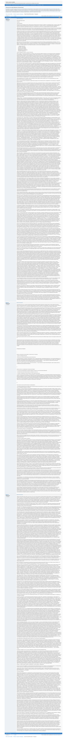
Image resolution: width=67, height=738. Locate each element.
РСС (60, 17)
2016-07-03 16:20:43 (20, 494)
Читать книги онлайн (10, 2)
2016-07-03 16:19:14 (20, 18)
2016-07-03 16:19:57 (20, 302)
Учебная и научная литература (18, 736)
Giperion (7, 18)
